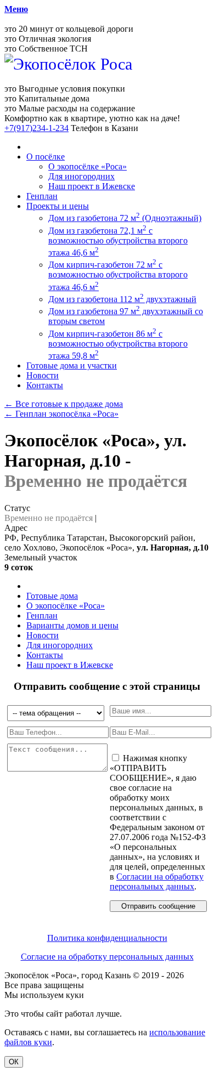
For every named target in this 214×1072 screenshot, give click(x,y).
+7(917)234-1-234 (36, 128)
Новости (42, 375)
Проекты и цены (57, 206)
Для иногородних (81, 176)
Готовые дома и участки (71, 365)
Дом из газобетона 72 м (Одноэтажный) (124, 218)
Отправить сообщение (158, 906)
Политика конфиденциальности (107, 938)
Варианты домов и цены (72, 625)
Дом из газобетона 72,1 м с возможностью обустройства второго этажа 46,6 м (118, 241)
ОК (14, 1062)
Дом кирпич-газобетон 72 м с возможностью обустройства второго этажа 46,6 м (118, 275)
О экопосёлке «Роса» (87, 166)
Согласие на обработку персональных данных (107, 956)
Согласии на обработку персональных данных (157, 881)
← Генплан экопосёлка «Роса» (61, 413)
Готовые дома (52, 595)
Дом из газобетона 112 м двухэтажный (122, 299)
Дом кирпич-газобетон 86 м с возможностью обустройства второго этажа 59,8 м (118, 344)
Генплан (42, 196)
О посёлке (45, 156)
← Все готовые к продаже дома (63, 404)
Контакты (44, 385)
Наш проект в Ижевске (91, 186)
